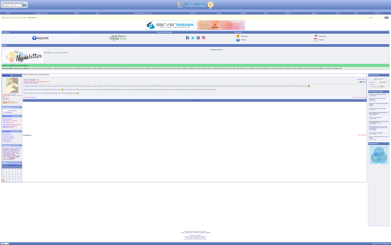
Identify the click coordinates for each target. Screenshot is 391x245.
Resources (288, 13)
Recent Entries (6, 131)
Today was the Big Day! (8, 138)
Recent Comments (8, 116)
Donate (338, 13)
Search (219, 13)
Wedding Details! (7, 119)
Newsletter (244, 13)
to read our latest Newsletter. (56, 52)
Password (371, 84)
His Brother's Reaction (8, 136)
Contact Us (378, 13)
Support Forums (139, 13)
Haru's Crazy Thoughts (20, 17)
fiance (27, 82)
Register (10, 3)
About (97, 13)
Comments (360, 97)
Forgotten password (18, 3)
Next (199, 100)
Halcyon (373, 109)
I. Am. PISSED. (6, 124)
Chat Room (192, 13)
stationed (35, 82)
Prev (191, 100)
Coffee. (15, 120)
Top (389, 243)
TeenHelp (6, 17)
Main (195, 100)
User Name (372, 82)
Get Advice (38, 13)
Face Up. (10, 122)
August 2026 (12, 165)
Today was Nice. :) (7, 120)
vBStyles (204, 239)
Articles (266, 13)
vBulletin (198, 235)
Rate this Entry (361, 79)
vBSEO (203, 237)
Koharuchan (46, 81)
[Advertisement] (195, 117)
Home (8, 13)
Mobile (356, 13)
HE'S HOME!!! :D (7, 134)
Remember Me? (375, 86)
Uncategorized (32, 97)
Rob (372, 105)
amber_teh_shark (16, 124)
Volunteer (314, 13)
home (31, 82)
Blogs (11, 17)
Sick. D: (5, 122)
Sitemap (385, 243)
